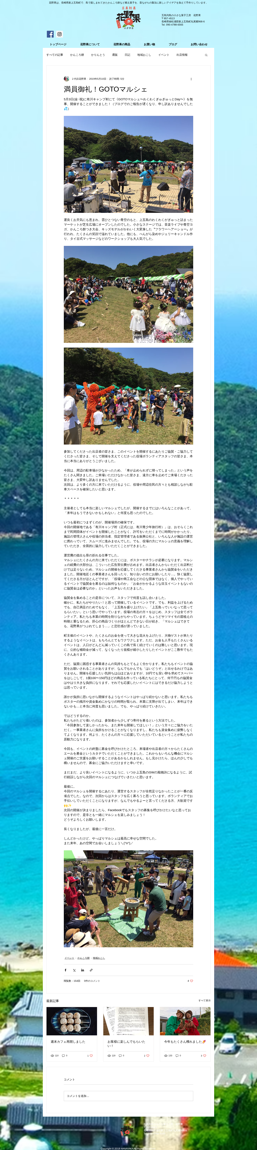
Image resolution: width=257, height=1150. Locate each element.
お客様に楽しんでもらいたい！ (126, 1044)
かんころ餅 (77, 54)
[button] (206, 54)
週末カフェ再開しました (68, 1041)
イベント (163, 54)
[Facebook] (50, 34)
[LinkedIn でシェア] (82, 970)
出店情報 (182, 54)
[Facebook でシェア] (65, 970)
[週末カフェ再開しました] (72, 1021)
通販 (115, 54)
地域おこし (144, 54)
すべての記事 (54, 54)
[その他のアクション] (191, 79)
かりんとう (98, 54)
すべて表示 (204, 1000)
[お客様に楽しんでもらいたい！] (128, 1021)
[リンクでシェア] (91, 970)
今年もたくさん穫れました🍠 (185, 1041)
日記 (127, 54)
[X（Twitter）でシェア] (74, 970)
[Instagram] (59, 34)
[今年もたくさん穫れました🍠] (185, 1021)
